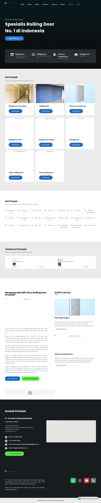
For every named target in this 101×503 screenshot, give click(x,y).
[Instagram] (80, 480)
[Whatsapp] (73, 480)
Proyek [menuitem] (37, 4)
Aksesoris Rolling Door (64, 354)
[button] (7, 262)
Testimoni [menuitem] (45, 4)
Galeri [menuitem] (78, 4)
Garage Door (84, 54)
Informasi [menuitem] (54, 4)
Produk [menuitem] (29, 4)
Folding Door (42, 54)
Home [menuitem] (22, 4)
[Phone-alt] (93, 480)
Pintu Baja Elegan (62, 318)
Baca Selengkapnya (61, 329)
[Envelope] (86, 480)
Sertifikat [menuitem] (70, 4)
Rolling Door (20, 54)
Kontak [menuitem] (62, 4)
